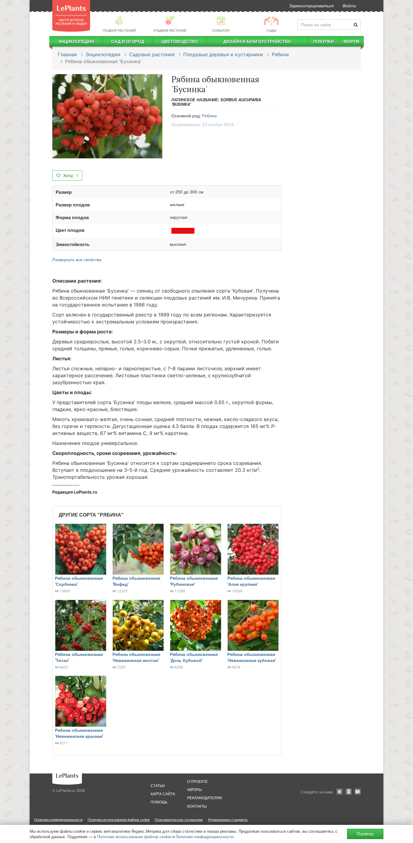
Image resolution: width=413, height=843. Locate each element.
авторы (194, 789)
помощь (159, 801)
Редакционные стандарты (228, 819)
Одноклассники (349, 792)
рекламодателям (204, 797)
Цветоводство (179, 41)
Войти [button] (349, 5)
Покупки (323, 41)
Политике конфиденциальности (204, 836)
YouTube (358, 792)
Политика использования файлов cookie (119, 819)
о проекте (197, 781)
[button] (107, 116)
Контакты (197, 806)
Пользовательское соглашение (179, 819)
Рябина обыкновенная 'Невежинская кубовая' (251, 657)
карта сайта (163, 793)
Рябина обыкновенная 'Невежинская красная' (79, 733)
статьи (158, 785)
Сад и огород (127, 41)
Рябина (280, 54)
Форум (351, 41)
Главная (67, 54)
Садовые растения (151, 54)
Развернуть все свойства (76, 259)
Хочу (70, 175)
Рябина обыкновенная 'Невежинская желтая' (136, 657)
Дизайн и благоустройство (257, 41)
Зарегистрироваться (311, 5)
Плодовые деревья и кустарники (223, 54)
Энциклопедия (76, 41)
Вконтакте (340, 792)
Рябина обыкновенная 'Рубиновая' (194, 581)
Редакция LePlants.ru (74, 491)
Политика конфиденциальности (58, 819)
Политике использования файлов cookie (134, 836)
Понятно (365, 833)
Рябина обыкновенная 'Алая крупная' (251, 581)
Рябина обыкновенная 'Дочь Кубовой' (194, 657)
